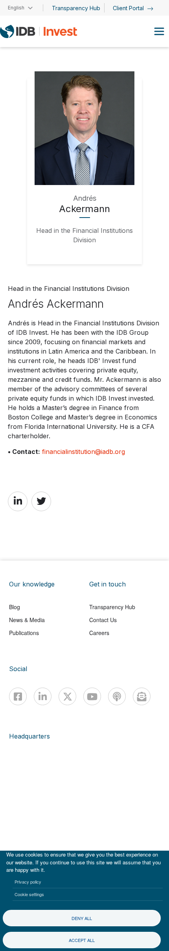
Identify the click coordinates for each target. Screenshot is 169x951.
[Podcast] (117, 696)
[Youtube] (92, 696)
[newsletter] (142, 696)
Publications (24, 633)
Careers (99, 633)
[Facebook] (18, 696)
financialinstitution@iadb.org (83, 452)
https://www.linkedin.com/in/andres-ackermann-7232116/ (17, 501)
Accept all (82, 940)
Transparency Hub (76, 8)
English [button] (16, 8)
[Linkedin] (42, 696)
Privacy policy (28, 881)
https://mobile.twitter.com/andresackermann (41, 501)
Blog (14, 607)
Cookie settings (29, 894)
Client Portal (129, 8)
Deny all (82, 918)
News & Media (27, 620)
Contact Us (103, 620)
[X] (67, 696)
